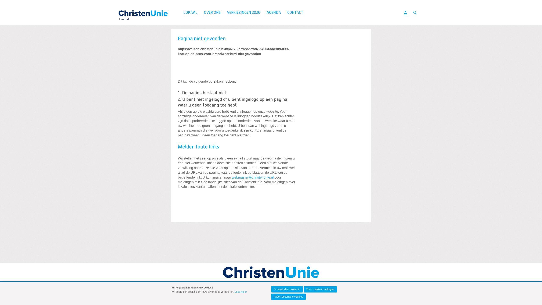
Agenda (274, 13)
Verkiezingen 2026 (243, 13)
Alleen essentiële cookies (288, 296)
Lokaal (190, 13)
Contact (295, 13)
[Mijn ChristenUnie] (405, 12)
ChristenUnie (124, 12)
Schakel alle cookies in (287, 289)
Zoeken (415, 12)
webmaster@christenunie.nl (253, 177)
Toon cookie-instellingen (320, 289)
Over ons (212, 13)
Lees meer (241, 291)
